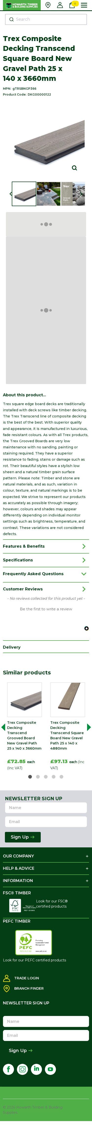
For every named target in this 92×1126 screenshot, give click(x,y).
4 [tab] (54, 777)
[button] (46, 609)
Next (87, 727)
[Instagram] (22, 1069)
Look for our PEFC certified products (34, 960)
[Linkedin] (36, 1069)
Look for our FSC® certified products (52, 904)
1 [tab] (30, 777)
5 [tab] (62, 777)
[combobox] (46, 19)
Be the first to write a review (46, 609)
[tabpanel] (24, 727)
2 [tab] (38, 777)
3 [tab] (46, 777)
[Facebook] (8, 1069)
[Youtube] (50, 1069)
